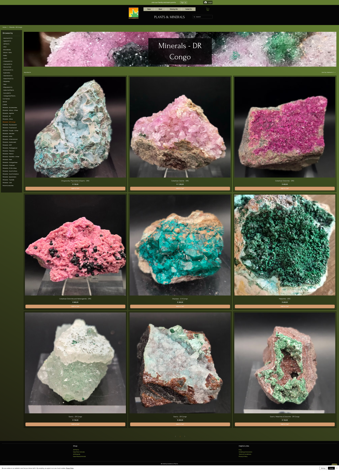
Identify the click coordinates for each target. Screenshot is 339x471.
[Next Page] (185, 436)
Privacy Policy (70, 468)
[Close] (337, 468)
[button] (208, 9)
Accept (331, 468)
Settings (323, 468)
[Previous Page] (175, 436)
